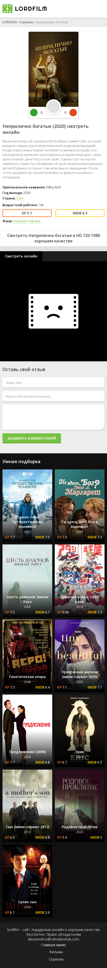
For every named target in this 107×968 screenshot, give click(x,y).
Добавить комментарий (31, 438)
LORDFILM (9, 22)
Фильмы (56, 951)
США (19, 198)
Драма (35, 221)
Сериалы (26, 22)
